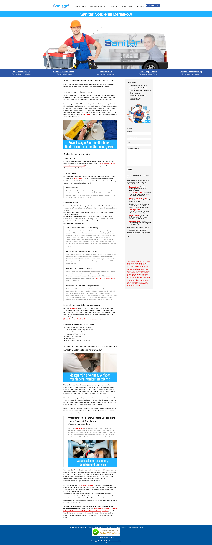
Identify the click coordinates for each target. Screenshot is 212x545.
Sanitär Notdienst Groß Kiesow (138, 277)
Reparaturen (106, 72)
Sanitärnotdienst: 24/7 (98, 6)
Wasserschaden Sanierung (138, 198)
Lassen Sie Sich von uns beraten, (105, 278)
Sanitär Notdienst (81, 6)
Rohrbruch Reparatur (136, 192)
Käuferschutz (139, 6)
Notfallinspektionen (148, 72)
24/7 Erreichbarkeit (21, 72)
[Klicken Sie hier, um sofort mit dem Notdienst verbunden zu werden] (83, 319)
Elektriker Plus (104, 541)
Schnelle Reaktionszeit (63, 72)
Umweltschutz (114, 6)
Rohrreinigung (134, 187)
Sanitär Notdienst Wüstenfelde (142, 283)
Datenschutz (109, 539)
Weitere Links (127, 6)
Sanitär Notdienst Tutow (137, 282)
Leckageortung (134, 221)
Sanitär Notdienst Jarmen (133, 280)
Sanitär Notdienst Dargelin (142, 263)
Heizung (95, 233)
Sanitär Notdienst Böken (133, 264)
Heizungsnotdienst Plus (115, 541)
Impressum (102, 539)
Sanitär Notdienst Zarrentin (139, 269)
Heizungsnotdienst (102, 511)
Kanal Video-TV (134, 215)
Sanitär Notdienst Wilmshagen (134, 285)
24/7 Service (86, 114)
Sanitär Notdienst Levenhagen (134, 261)
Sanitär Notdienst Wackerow (138, 266)
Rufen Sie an (78, 178)
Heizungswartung (135, 210)
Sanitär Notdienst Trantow (133, 272)
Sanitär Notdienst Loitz (142, 279)
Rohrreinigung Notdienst (102, 508)
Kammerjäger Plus (95, 541)
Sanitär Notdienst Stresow (144, 271)
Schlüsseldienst (75, 511)
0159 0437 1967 (152, 5)
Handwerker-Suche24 (112, 527)
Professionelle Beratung (191, 72)
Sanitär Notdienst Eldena (138, 274)
